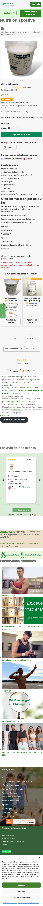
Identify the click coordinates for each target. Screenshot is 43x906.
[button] (39, 857)
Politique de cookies (10, 903)
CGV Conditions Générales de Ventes (18, 781)
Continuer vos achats (14, 419)
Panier (30, 338)
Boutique (5, 32)
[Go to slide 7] (20, 504)
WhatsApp (6, 851)
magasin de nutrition (18, 401)
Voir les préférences (21, 897)
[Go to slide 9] (25, 504)
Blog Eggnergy (8, 816)
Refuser (21, 891)
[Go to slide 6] (17, 504)
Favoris (13, 338)
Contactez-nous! (9, 812)
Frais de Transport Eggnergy (13, 789)
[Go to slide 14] (39, 504)
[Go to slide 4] (11, 504)
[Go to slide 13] (36, 504)
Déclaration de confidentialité (28, 903)
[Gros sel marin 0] (21, 58)
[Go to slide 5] (14, 504)
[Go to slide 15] (21, 505)
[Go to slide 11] (31, 504)
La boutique (7, 808)
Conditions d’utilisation (11, 797)
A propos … (6, 804)
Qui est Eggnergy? (7, 531)
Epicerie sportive (19, 32)
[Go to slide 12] (33, 504)
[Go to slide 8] (22, 504)
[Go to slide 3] (9, 504)
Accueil (5, 777)
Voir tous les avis (21, 510)
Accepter (21, 885)
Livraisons (6, 415)
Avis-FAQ (2, 312)
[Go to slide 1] (3, 504)
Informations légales (10, 785)
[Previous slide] (3, 480)
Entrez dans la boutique (30, 13)
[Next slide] (39, 480)
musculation (7, 385)
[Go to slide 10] (28, 504)
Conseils (36, 4)
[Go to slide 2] (6, 504)
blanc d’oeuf (17, 410)
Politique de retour (10, 793)
